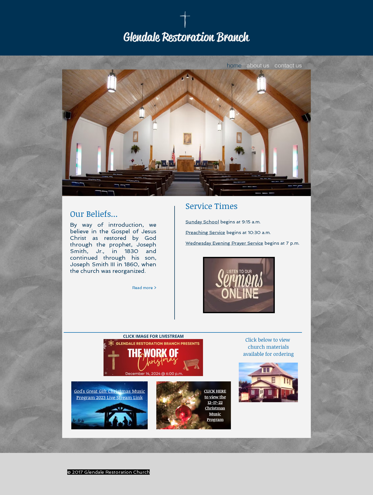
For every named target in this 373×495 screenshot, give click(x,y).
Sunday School (202, 221)
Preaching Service (205, 232)
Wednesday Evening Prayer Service (224, 243)
